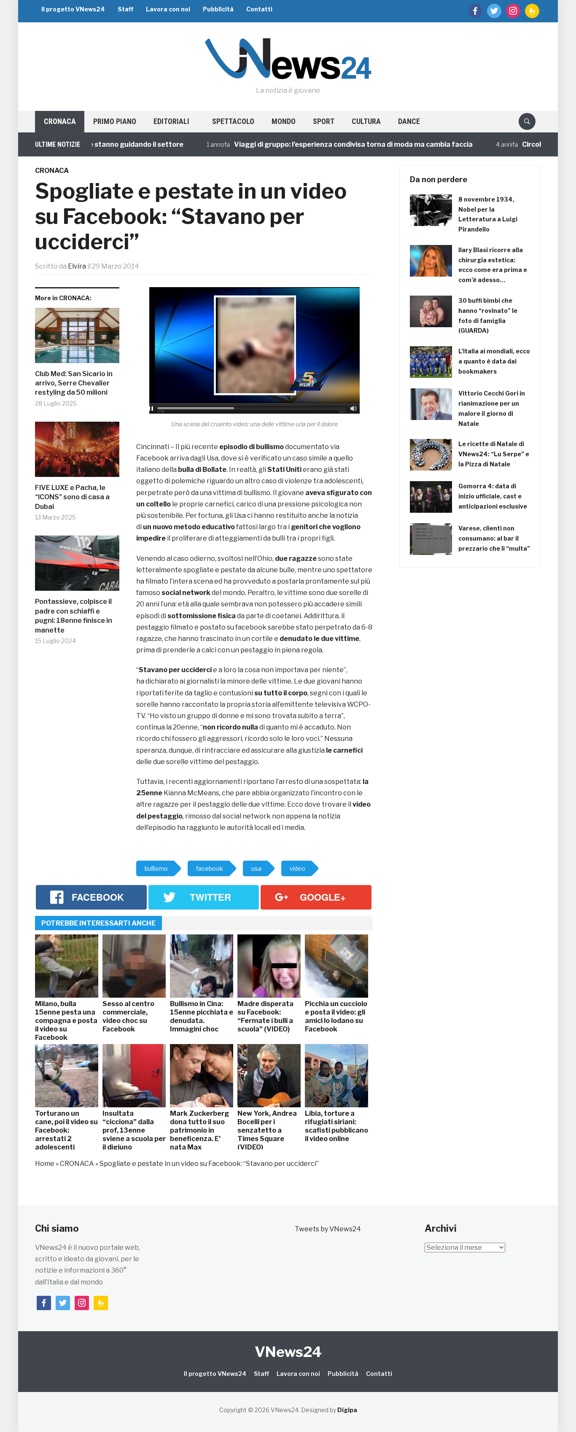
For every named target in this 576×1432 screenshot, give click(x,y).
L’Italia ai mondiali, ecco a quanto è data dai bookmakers (494, 361)
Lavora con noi (168, 9)
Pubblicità (218, 9)
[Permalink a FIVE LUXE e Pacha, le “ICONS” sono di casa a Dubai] (77, 452)
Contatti (259, 9)
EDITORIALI (171, 121)
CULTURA (366, 121)
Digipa (347, 1409)
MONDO (284, 121)
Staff (125, 9)
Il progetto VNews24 (73, 9)
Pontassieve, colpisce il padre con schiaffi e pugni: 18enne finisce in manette (73, 616)
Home (44, 1164)
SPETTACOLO (233, 121)
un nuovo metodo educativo (189, 527)
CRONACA (60, 121)
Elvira (77, 266)
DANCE (409, 121)
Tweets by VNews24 (328, 1229)
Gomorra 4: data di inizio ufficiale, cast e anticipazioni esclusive (492, 496)
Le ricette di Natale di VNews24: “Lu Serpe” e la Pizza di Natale (493, 454)
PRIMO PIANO (114, 121)
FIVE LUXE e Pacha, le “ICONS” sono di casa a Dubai (72, 497)
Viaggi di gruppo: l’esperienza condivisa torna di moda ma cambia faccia (326, 144)
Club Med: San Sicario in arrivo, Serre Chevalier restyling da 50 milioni (74, 383)
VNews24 (288, 1351)
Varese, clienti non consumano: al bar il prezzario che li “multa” (494, 538)
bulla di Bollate (202, 470)
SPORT (323, 121)
